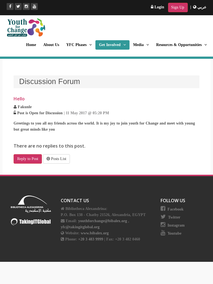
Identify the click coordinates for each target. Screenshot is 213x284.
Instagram (176, 225)
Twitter (174, 217)
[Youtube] (34, 6)
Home (31, 45)
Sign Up (177, 7)
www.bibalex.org (95, 233)
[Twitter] (18, 6)
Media (138, 45)
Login (158, 7)
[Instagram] (26, 6)
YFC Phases (76, 45)
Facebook (176, 209)
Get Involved (110, 45)
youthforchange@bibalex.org (102, 221)
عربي (201, 7)
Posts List (58, 159)
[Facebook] (10, 6)
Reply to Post (27, 159)
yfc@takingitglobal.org (80, 227)
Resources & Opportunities (179, 45)
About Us (51, 45)
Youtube (174, 233)
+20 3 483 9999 (91, 239)
